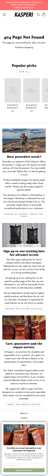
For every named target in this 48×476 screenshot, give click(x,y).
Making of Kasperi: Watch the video (24, 215)
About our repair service (24, 404)
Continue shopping (24, 47)
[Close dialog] (44, 424)
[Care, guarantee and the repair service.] (24, 327)
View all (24, 72)
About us (24, 413)
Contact (24, 417)
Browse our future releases (24, 309)
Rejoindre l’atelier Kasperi (24, 470)
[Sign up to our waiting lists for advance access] (24, 235)
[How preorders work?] (24, 141)
